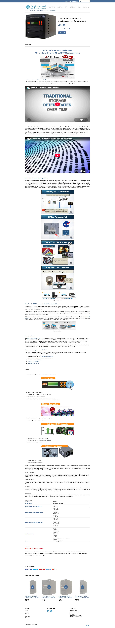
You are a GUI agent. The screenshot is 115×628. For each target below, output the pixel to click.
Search (26, 610)
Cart (66, 1)
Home (26, 10)
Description (28, 44)
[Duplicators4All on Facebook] (48, 610)
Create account (74, 1)
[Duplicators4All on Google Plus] (51, 610)
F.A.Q (26, 614)
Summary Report (49, 356)
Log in (70, 1)
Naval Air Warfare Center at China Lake (35, 338)
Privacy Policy (27, 617)
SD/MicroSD (73, 7)
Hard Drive (59, 7)
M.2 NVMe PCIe (52, 7)
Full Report (44, 356)
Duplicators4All (34, 624)
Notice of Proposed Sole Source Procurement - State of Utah (40, 358)
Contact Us (27, 611)
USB (66, 7)
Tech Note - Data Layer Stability (34, 359)
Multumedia (86, 7)
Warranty (26, 619)
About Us (26, 613)
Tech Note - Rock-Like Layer (33, 363)
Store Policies (27, 616)
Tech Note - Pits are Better (33, 361)
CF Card (79, 7)
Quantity (60, 28)
